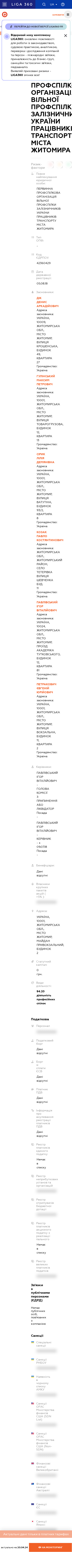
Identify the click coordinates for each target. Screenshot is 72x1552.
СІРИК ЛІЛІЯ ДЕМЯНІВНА (39, 458)
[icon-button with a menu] (68, 14)
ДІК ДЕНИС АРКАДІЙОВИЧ (39, 302)
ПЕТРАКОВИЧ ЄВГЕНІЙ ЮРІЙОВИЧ (39, 688)
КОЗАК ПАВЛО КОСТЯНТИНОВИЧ (39, 536)
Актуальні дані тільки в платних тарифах (36, 1534)
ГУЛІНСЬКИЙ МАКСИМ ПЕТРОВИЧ (39, 380)
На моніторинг (52, 1547)
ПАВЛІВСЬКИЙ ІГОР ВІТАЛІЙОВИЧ (39, 606)
